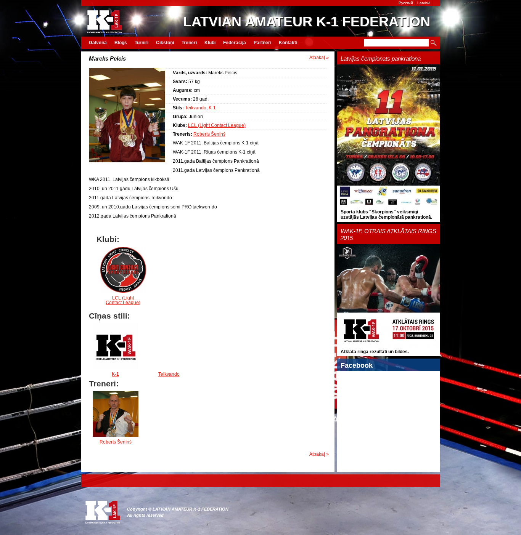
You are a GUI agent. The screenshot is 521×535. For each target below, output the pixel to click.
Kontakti (288, 42)
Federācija (234, 42)
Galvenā (98, 42)
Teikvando (195, 108)
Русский (406, 3)
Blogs (120, 42)
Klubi (209, 42)
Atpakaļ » (319, 57)
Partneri (262, 42)
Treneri (189, 42)
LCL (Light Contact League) (217, 125)
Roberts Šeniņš (209, 134)
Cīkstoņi (165, 42)
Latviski (423, 3)
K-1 (212, 108)
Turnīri (141, 42)
